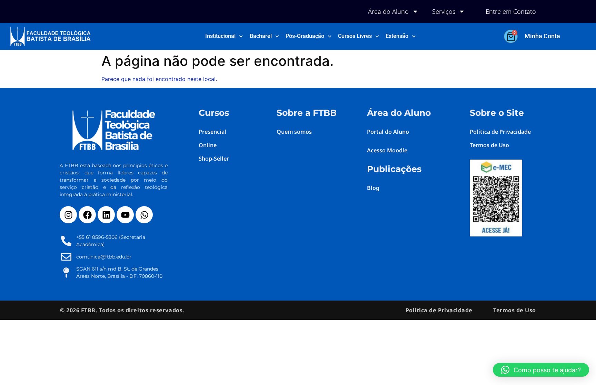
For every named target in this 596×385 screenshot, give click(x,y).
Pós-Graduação (305, 36)
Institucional (220, 36)
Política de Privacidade (439, 310)
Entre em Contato (511, 11)
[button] (541, 370)
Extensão (397, 36)
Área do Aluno (388, 11)
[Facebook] (87, 214)
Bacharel (261, 36)
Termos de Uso (514, 310)
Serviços (443, 11)
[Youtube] (125, 214)
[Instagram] (68, 214)
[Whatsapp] (144, 214)
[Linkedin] (106, 214)
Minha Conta (542, 36)
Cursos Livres (355, 36)
